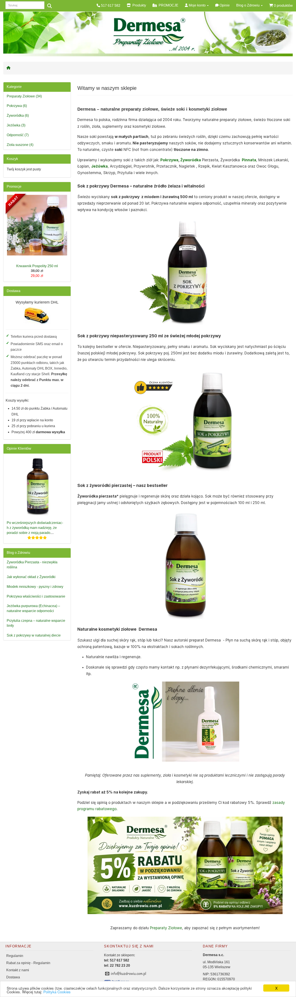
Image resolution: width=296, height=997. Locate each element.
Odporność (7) (18, 135)
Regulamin (14, 956)
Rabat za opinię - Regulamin (28, 963)
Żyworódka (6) (18, 115)
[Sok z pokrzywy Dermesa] (185, 421)
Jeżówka (99, 166)
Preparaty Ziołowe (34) (24, 96)
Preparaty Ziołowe (166, 928)
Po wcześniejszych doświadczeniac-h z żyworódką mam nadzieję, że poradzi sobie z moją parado (35, 528)
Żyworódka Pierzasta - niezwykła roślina (32, 564)
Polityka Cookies (57, 991)
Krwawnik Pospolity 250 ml (37, 266)
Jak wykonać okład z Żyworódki (31, 577)
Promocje (14, 186)
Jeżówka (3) (16, 125)
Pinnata (249, 160)
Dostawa (13, 291)
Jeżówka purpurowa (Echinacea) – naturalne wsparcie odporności (33, 608)
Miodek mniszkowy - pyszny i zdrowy (35, 586)
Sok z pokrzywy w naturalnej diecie (34, 635)
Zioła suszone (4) (20, 145)
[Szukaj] (49, 6)
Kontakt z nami (17, 970)
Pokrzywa (169, 160)
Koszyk (12, 159)
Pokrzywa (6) (17, 106)
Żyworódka (190, 160)
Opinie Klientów (19, 448)
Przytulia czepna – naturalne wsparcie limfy (36, 623)
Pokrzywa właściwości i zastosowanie (36, 596)
